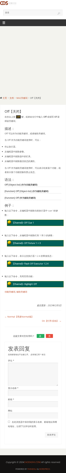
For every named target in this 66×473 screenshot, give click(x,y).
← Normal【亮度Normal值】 (19, 316)
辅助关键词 (21, 291)
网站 (10, 410)
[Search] (58, 13)
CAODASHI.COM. (32, 462)
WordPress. (44, 469)
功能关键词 (10, 291)
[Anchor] (16, 129)
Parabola (32, 469)
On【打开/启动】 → (51, 320)
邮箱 (11, 399)
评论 (11, 360)
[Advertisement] (33, 61)
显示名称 (13, 388)
